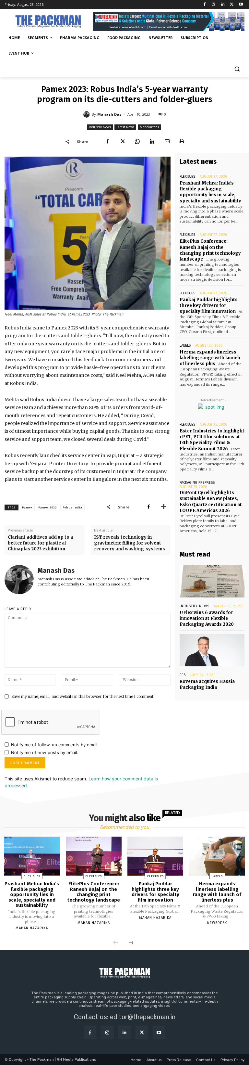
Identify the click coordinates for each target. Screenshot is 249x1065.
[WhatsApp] (137, 141)
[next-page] (130, 943)
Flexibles (187, 176)
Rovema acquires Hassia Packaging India (207, 684)
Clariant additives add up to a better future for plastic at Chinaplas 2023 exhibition (40, 543)
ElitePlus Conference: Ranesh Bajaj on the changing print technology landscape (210, 250)
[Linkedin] (223, 4)
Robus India (72, 507)
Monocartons (149, 127)
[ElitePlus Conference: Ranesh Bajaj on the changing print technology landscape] (94, 856)
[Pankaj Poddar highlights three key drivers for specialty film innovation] (155, 856)
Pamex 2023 (47, 507)
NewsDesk (217, 923)
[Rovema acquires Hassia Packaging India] (212, 650)
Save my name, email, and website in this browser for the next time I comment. (82, 696)
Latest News (125, 127)
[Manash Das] (87, 114)
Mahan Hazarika (32, 928)
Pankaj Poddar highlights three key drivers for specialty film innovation (209, 305)
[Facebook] (204, 4)
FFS (183, 675)
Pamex (27, 507)
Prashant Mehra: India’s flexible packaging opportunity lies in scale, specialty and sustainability (210, 192)
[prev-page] (115, 943)
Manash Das (109, 114)
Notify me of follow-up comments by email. (55, 744)
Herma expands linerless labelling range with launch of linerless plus (210, 357)
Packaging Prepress (197, 482)
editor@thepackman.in (142, 1017)
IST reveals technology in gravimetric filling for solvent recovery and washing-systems (129, 543)
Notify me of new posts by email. (44, 752)
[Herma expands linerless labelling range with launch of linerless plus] (217, 856)
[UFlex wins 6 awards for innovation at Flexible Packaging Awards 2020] (212, 581)
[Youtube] (240, 4)
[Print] (181, 141)
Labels (185, 345)
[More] (164, 506)
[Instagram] (214, 4)
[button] (236, 69)
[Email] (166, 141)
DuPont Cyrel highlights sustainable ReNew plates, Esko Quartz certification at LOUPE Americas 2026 (211, 501)
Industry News (100, 127)
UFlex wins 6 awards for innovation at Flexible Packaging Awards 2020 (207, 618)
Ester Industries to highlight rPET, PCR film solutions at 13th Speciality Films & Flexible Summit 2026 (212, 440)
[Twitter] (231, 4)
